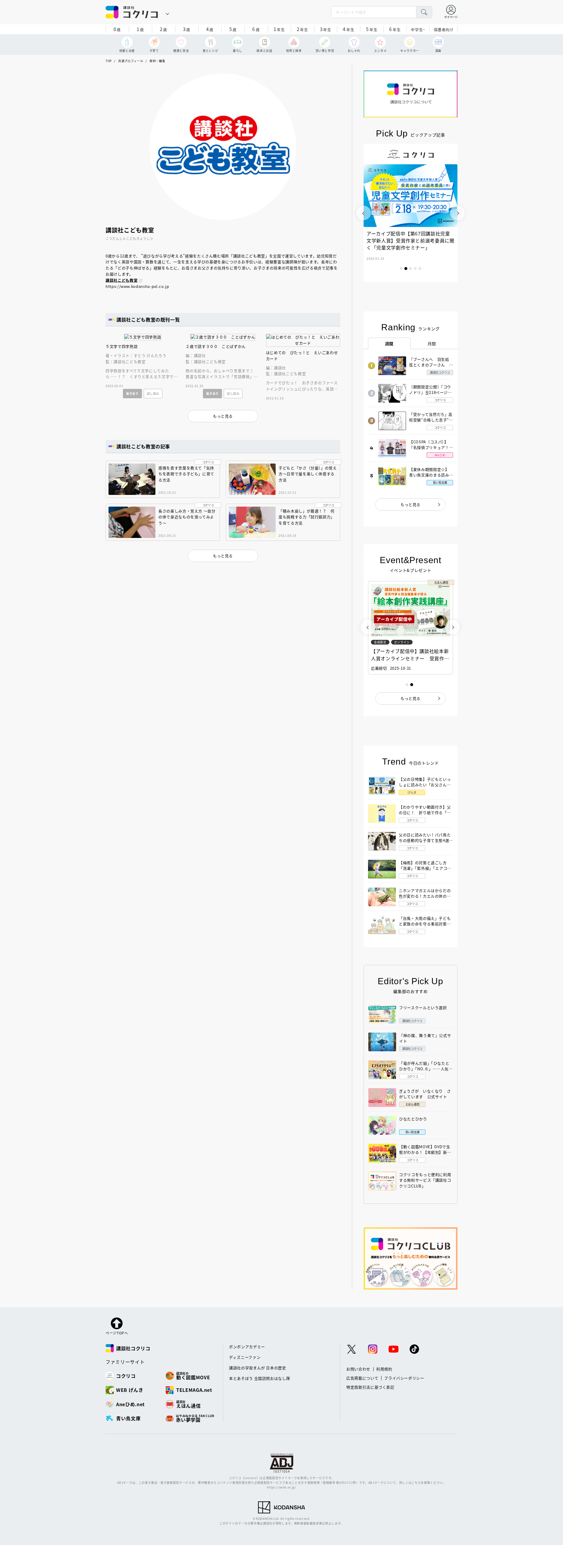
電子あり (132, 393)
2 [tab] (405, 268)
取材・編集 (157, 61)
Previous (363, 213)
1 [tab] (401, 268)
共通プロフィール (130, 61)
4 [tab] (415, 268)
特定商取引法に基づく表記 (370, 1387)
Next (457, 213)
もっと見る (410, 504)
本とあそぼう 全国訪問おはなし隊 (259, 1378)
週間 (389, 343)
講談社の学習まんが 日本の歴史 (257, 1367)
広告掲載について (362, 1378)
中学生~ (418, 29)
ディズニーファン (244, 1357)
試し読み (153, 393)
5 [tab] (419, 268)
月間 (432, 343)
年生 (279, 29)
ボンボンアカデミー (247, 1346)
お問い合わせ (358, 1369)
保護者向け (444, 29)
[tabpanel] (410, 213)
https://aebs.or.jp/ (281, 1487)
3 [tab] (410, 268)
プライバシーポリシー (404, 1378)
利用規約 (384, 1369)
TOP (109, 61)
